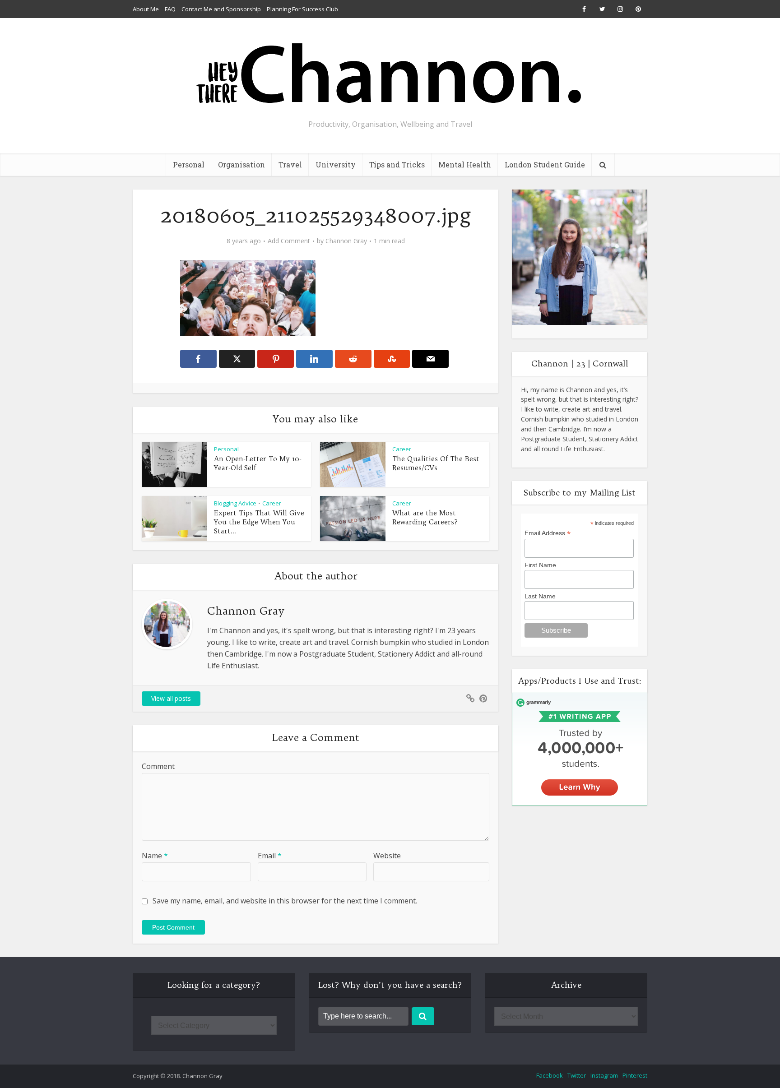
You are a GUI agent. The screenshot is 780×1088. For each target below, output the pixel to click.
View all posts (171, 698)
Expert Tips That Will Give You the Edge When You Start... (259, 522)
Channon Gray (346, 241)
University (336, 164)
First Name (540, 565)
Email (270, 856)
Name (155, 856)
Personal (188, 164)
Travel (290, 164)
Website (387, 856)
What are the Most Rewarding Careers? (425, 517)
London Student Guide (545, 164)
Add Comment (289, 241)
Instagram (604, 1075)
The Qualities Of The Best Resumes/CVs (435, 463)
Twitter (576, 1075)
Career (401, 449)
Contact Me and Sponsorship (221, 9)
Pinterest (634, 1075)
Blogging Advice (235, 503)
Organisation (241, 164)
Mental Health (464, 164)
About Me (146, 9)
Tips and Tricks (397, 164)
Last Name (540, 596)
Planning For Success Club (302, 9)
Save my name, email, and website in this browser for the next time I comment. (285, 901)
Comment (158, 766)
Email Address (548, 533)
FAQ (170, 9)
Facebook (549, 1075)
